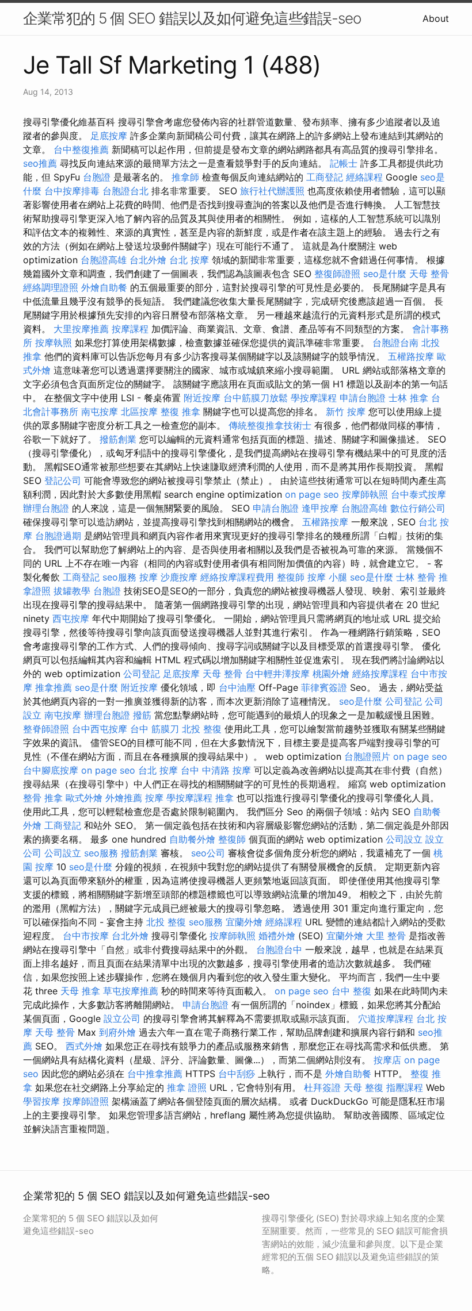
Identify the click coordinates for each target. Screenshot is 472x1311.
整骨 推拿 (43, 797)
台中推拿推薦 (154, 1073)
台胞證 (97, 177)
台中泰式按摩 (418, 494)
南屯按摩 (99, 411)
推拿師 (185, 177)
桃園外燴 (331, 673)
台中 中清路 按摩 (216, 770)
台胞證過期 (58, 535)
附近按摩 (202, 397)
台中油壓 (237, 687)
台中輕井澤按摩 (277, 673)
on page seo (312, 494)
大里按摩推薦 (81, 329)
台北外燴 (148, 260)
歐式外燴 (84, 797)
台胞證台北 (125, 191)
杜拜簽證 (322, 1087)
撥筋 (142, 715)
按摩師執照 (365, 494)
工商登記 (324, 177)
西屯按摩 (70, 618)
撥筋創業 (118, 439)
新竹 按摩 (346, 411)
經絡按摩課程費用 (237, 577)
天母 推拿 (80, 991)
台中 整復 (351, 991)
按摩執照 (53, 342)
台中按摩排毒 (72, 191)
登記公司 (62, 480)
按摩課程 (130, 329)
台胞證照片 (367, 756)
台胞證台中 (279, 949)
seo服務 (119, 577)
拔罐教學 (72, 591)
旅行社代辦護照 (272, 191)
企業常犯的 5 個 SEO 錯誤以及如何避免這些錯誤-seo (192, 18)
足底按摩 (108, 135)
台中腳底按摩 (50, 770)
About (435, 18)
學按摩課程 (314, 397)
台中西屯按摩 (99, 729)
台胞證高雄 (104, 260)
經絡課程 (364, 177)
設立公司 (122, 1018)
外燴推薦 (123, 797)
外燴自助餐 (104, 287)
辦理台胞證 (46, 508)
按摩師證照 (86, 1101)
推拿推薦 (53, 687)
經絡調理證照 (50, 287)
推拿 (224, 797)
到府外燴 (117, 1032)
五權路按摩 (411, 356)
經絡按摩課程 (380, 673)
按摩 (148, 577)
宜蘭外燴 (244, 922)
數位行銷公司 (418, 508)
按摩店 (387, 1060)
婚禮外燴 (276, 935)
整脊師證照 (46, 729)
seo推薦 (40, 163)
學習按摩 (41, 1101)
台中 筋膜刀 (154, 729)
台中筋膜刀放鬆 (255, 397)
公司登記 (141, 673)
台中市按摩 (86, 935)
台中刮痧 (236, 1073)
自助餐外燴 (192, 839)
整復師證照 (337, 273)
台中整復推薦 (81, 149)
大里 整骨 (386, 935)
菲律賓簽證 (324, 687)
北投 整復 (202, 729)
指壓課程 (404, 1087)
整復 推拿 (180, 411)
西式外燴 (84, 1046)
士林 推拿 (408, 397)
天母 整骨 (429, 273)
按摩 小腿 (327, 577)
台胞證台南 (395, 342)
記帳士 (343, 163)
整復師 (290, 577)
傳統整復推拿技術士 (270, 425)
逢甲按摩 (320, 508)
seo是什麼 (384, 273)
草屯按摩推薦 (130, 991)
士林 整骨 (416, 577)
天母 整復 (363, 1087)
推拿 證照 (187, 1087)
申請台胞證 (363, 397)
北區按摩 (139, 411)
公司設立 (404, 839)
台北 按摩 (189, 260)
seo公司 (208, 853)
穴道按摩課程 (385, 1018)
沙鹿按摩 (179, 577)
